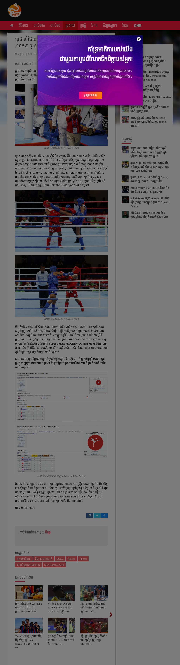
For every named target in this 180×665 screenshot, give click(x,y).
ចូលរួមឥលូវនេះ (90, 95)
